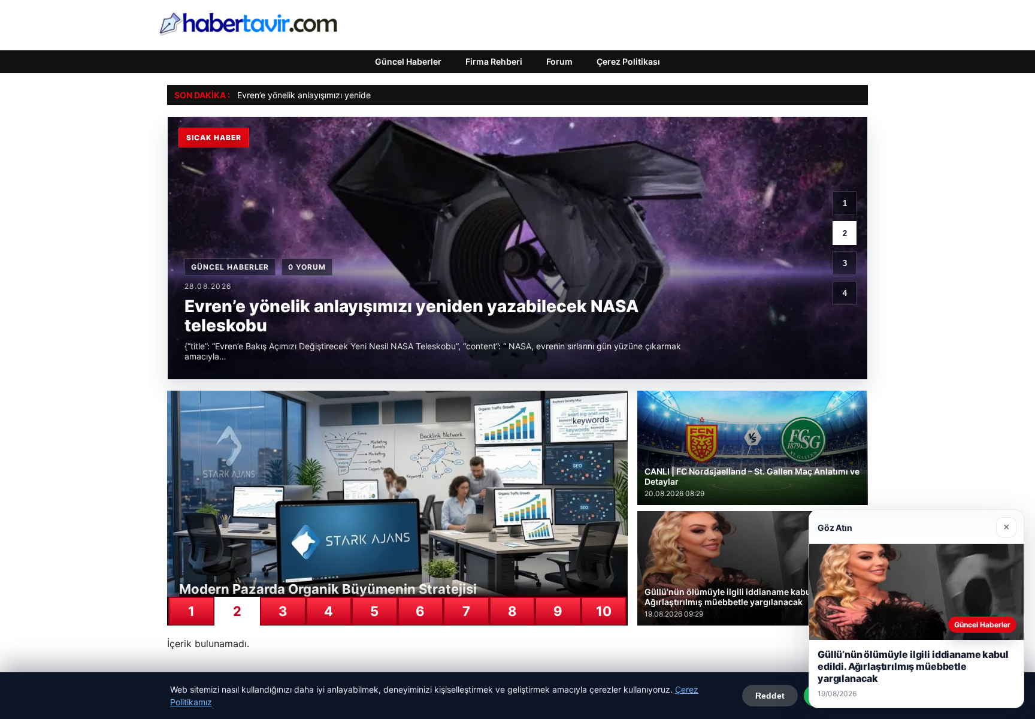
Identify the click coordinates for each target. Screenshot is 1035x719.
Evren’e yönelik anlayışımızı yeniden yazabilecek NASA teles (354, 95)
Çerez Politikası (628, 61)
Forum (559, 61)
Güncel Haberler (408, 61)
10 (604, 611)
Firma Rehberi (493, 61)
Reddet (770, 695)
